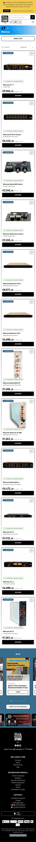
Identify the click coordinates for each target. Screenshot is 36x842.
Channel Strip (6, 87)
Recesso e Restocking (18, 780)
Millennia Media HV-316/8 (11, 333)
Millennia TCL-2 (8, 582)
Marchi (18, 762)
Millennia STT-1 (8, 85)
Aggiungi (18, 95)
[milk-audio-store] (5, 19)
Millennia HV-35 (8, 631)
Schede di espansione (9, 186)
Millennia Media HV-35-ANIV (12, 433)
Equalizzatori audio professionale (12, 385)
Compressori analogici (9, 583)
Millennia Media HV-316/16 (12, 284)
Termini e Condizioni (18, 776)
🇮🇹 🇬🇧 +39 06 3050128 (18, 805)
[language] (11, 22)
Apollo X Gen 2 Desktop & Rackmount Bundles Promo (18, 687)
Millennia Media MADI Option (13, 184)
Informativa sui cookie (18, 789)
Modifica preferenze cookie (18, 835)
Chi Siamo (18, 760)
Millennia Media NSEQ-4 (11, 482)
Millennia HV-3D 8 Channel (12, 134)
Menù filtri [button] (18, 38)
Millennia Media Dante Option (13, 234)
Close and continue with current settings (22, 10)
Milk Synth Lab (18, 765)
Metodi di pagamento (18, 782)
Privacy (18, 787)
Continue (6, 10)
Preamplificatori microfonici (10, 136)
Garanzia (18, 785)
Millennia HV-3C (8, 532)
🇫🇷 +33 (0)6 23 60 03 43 (18, 807)
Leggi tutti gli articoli (18, 707)
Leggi (18, 692)
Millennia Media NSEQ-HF (11, 383)
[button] (18, 814)
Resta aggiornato (18, 803)
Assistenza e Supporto (18, 798)
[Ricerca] (32, 17)
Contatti (18, 800)
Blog (18, 767)
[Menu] (33, 22)
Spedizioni (18, 778)
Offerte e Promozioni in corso (18, 660)
